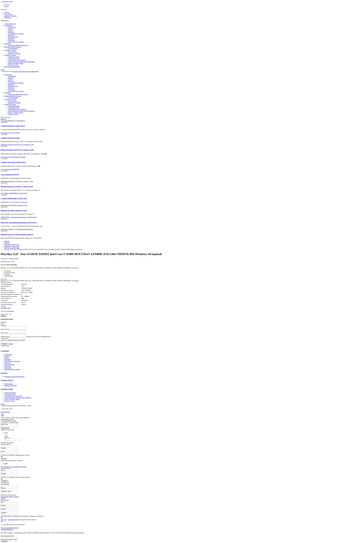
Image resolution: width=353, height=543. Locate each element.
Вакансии (11, 35)
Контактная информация (12, 66)
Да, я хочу (4, 516)
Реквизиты (11, 40)
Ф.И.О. (3, 470)
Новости (11, 28)
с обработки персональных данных (18, 519)
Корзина (7, 12)
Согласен (4, 519)
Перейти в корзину (21, 467)
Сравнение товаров (10, 16)
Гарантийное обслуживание (17, 60)
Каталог (6, 243)
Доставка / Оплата (10, 50)
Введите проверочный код (9, 340)
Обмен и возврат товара (15, 63)
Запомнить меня (6, 491)
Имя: (3, 502)
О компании (8, 25)
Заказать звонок (18, 71)
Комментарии (5, 336)
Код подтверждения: (7, 536)
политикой (11, 519)
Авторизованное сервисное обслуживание (21, 62)
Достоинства (5, 329)
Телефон (3, 448)
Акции (6, 6)
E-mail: (3, 505)
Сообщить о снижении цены (10, 258)
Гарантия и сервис (10, 55)
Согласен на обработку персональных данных (15, 455)
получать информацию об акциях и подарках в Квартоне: (22, 516)
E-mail (3, 451)
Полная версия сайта (7, 419)
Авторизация (5, 527)
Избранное (7, 17)
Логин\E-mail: (5, 484)
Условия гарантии (13, 58)
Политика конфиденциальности (18, 45)
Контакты (11, 32)
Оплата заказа (12, 52)
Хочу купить (8, 14)
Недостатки (4, 333)
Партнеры (11, 38)
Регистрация (5, 496)
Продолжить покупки (7, 467)
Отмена (10, 344)
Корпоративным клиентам (12, 47)
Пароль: (3, 488)
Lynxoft (13, 421)
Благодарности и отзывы (16, 42)
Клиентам (7, 43)
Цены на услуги (13, 65)
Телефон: (4, 512)
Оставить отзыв (6, 308)
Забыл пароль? (14, 527)
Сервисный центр (13, 57)
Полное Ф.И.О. (5, 444)
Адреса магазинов (10, 24)
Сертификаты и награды (16, 33)
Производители (13, 37)
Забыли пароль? (14, 496)
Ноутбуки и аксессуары (11, 244)
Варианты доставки (14, 53)
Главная (6, 241)
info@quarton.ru (5, 412)
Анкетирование (13, 48)
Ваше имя (4, 338)
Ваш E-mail (4, 424)
